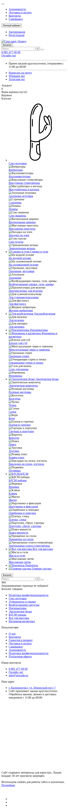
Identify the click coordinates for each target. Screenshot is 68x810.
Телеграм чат (17, 79)
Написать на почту (20, 72)
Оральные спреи (19, 356)
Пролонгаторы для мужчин (26, 290)
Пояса (12, 444)
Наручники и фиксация (23, 506)
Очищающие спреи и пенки (26, 362)
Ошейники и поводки (22, 513)
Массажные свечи (20, 562)
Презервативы (38, 330)
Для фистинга (17, 303)
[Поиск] (42, 49)
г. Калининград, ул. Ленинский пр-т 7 (32, 687)
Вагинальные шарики (22, 222)
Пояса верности (18, 532)
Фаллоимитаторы (19, 176)
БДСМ (24, 473)
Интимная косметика (22, 621)
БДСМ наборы (18, 480)
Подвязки (15, 470)
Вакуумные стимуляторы (24, 182)
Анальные (15, 277)
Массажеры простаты (22, 228)
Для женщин (16, 326)
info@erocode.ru (18, 675)
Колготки (14, 398)
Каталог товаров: (12, 588)
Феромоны (15, 375)
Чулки (12, 405)
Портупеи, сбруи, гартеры (25, 526)
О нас (12, 633)
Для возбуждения (44, 313)
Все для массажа (42, 549)
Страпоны (15, 202)
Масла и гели (17, 555)
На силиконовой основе (23, 264)
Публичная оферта (20, 656)
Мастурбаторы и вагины (24, 189)
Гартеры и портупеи (21, 431)
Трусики (14, 450)
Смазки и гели (39, 251)
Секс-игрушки (18, 598)
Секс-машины (17, 215)
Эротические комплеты (23, 385)
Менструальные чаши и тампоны (29, 349)
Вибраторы (16, 169)
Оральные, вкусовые (21, 271)
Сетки (12, 411)
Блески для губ (18, 343)
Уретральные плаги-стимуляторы (29, 545)
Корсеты (14, 437)
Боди (12, 418)
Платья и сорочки (20, 424)
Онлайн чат (8, 55)
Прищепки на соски (21, 539)
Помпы (13, 209)
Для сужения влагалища (24, 297)
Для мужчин (16, 320)
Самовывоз (16, 19)
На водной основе (20, 258)
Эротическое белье (47, 379)
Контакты (15, 15)
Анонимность (17, 9)
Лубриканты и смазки (22, 601)
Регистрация (16, 35)
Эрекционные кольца (22, 248)
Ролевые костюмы (20, 392)
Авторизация (17, 31)
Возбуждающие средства (24, 604)
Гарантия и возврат (21, 640)
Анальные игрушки (21, 196)
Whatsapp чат (17, 76)
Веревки (14, 486)
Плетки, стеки (17, 519)
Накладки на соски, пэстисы (26, 464)
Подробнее (8, 785)
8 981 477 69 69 (10, 52)
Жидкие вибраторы (21, 310)
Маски (13, 500)
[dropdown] (2, 4)
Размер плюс (16, 457)
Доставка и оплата (20, 12)
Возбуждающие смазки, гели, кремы (31, 284)
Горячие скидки (41, 568)
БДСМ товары (17, 614)
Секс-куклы (16, 241)
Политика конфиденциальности (28, 595)
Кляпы (13, 493)
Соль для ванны (18, 369)
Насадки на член (19, 235)
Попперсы (31, 565)
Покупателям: (10, 627)
